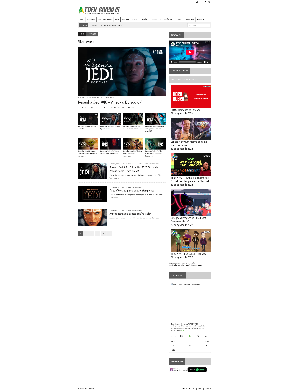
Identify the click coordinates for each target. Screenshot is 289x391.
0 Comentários (109, 97)
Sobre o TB (189, 19)
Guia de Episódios (105, 19)
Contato (200, 19)
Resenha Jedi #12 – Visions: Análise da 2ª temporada (110, 152)
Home (82, 19)
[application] (190, 52)
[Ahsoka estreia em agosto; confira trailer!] (92, 224)
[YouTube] (197, 1)
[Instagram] (209, 1)
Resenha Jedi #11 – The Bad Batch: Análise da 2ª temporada (132, 153)
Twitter (200, 389)
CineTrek (125, 19)
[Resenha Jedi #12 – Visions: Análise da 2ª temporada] (110, 148)
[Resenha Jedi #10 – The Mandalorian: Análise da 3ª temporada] (155, 148)
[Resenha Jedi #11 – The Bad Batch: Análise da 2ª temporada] (133, 148)
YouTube (184, 389)
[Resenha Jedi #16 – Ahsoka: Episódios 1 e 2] (110, 123)
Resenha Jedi (120, 164)
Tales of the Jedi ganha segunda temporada (132, 190)
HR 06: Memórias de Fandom (185, 109)
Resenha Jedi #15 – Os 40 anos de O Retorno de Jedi (132, 127)
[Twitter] (205, 1)
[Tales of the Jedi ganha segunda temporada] (92, 201)
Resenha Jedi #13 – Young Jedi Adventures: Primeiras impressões (87, 153)
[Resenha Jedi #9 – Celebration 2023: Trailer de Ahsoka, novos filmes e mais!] (92, 177)
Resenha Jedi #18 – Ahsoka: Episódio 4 (110, 102)
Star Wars (81, 97)
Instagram (208, 389)
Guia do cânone (166, 19)
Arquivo (179, 19)
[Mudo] (204, 62)
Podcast (112, 164)
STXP (117, 19)
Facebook (192, 389)
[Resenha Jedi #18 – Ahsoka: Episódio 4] (122, 94)
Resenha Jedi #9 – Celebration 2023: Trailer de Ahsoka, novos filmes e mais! (134, 169)
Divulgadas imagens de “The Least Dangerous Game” (188, 219)
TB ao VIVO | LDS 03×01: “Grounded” (189, 253)
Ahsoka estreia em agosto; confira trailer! (130, 213)
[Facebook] (201, 1)
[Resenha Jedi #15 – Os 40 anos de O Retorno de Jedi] (133, 123)
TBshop (154, 19)
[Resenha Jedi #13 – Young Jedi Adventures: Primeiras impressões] (88, 148)
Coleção (144, 19)
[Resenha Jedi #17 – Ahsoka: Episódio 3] (88, 123)
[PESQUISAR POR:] (198, 25)
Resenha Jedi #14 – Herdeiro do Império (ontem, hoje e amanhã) (155, 128)
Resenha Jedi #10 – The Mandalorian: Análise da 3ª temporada (154, 153)
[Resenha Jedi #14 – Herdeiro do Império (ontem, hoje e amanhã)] (155, 123)
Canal (135, 19)
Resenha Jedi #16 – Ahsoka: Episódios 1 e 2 (110, 127)
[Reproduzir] (172, 62)
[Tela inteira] (208, 62)
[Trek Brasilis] (99, 10)
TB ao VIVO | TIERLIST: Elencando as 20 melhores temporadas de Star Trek (190, 179)
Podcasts (91, 19)
